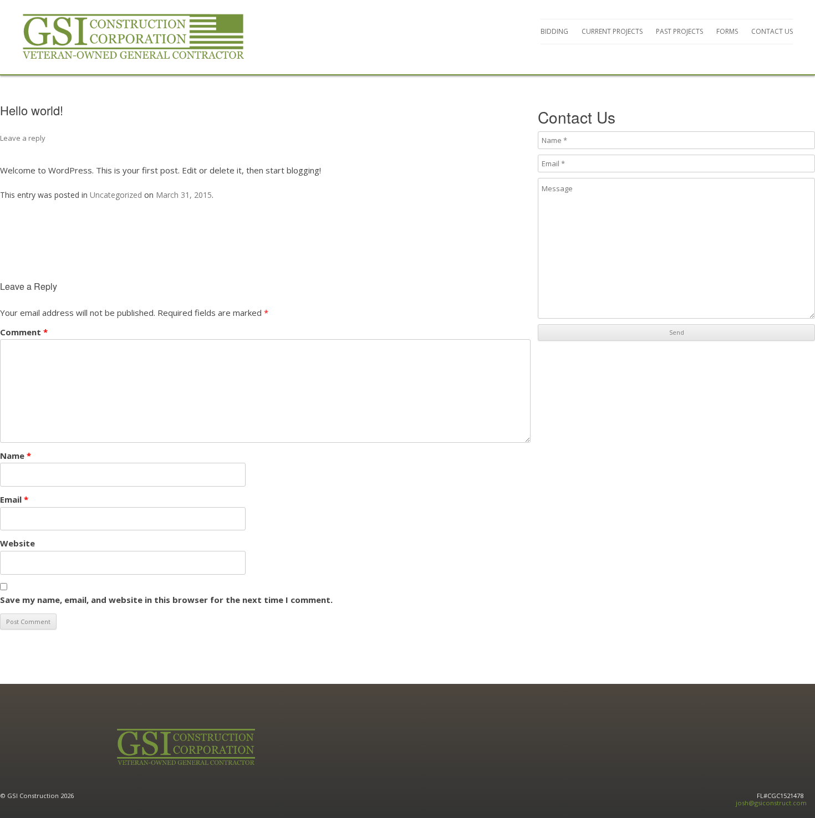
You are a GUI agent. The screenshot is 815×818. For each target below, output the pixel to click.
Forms (727, 31)
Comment (24, 332)
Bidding (554, 31)
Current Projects (612, 31)
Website (17, 543)
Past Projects (679, 31)
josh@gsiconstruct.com (771, 803)
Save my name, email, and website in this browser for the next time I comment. (166, 599)
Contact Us (772, 31)
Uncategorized (116, 195)
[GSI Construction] (133, 37)
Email (14, 499)
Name (15, 455)
